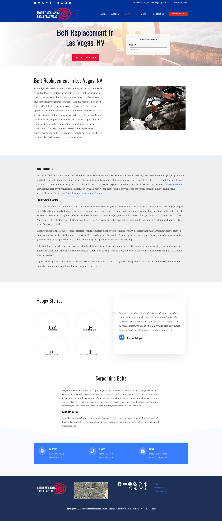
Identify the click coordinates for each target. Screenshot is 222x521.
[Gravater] (131, 488)
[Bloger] (135, 484)
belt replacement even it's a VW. (86, 193)
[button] (134, 13)
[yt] (39, 3)
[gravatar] (54, 3)
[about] (62, 3)
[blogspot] (70, 3)
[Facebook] (35, 3)
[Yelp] (146, 488)
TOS (156, 484)
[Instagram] (43, 3)
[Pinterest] (140, 484)
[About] (141, 488)
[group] (52, 320)
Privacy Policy (160, 491)
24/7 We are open (180, 2)
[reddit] (58, 3)
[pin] (46, 3)
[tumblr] (50, 3)
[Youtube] (125, 484)
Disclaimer (159, 487)
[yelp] (66, 3)
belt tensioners (176, 184)
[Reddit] (136, 488)
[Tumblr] (145, 484)
